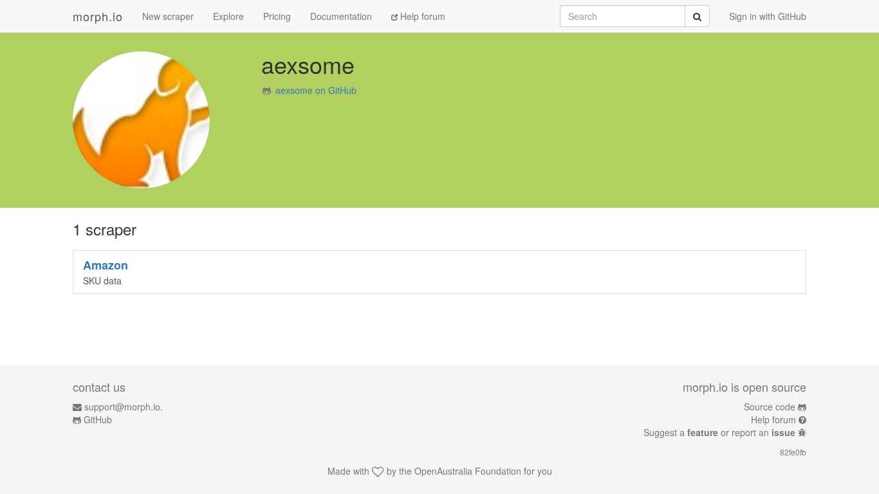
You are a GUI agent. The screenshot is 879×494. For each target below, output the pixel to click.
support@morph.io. (123, 406)
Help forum (421, 16)
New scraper (168, 16)
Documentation (341, 16)
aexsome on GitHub (315, 90)
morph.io (98, 16)
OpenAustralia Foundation (467, 470)
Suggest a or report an (719, 432)
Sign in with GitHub (767, 16)
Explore (228, 16)
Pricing (277, 16)
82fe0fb (793, 451)
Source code (769, 406)
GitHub (98, 419)
